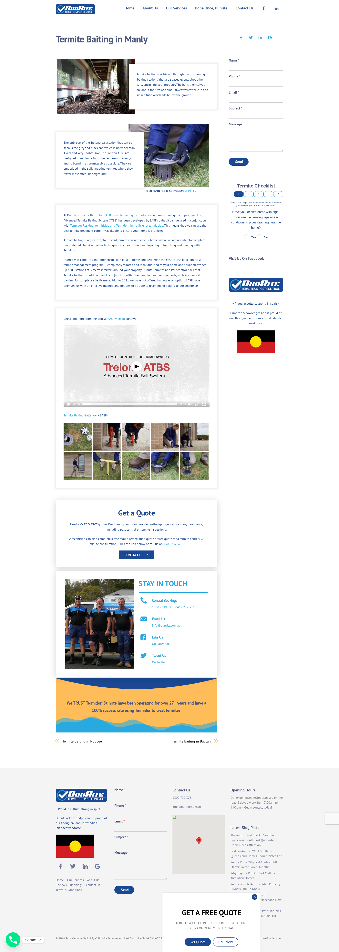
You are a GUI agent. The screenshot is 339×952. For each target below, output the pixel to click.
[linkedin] (260, 37)
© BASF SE (190, 190)
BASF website (117, 319)
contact (258, 807)
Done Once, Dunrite (211, 8)
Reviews (61, 885)
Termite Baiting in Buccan (191, 741)
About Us (150, 8)
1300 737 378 (172, 544)
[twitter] (251, 37)
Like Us (157, 637)
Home (129, 8)
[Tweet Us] (144, 656)
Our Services (176, 8)
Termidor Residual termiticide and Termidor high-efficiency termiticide (116, 225)
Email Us (158, 618)
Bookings (76, 885)
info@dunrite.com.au (166, 625)
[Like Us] (144, 638)
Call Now (225, 941)
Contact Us (244, 8)
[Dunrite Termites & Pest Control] (75, 11)
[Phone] (13, 939)
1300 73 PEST (161, 607)
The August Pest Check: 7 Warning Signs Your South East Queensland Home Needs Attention (254, 840)
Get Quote (198, 941)
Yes (253, 237)
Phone (235, 76)
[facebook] (241, 37)
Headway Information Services (263, 938)
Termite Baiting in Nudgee (82, 741)
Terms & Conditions (69, 890)
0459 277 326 (184, 607)
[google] (270, 37)
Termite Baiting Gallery (79, 415)
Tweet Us (159, 655)
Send (239, 161)
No (266, 237)
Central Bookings (164, 600)
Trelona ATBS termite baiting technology (122, 215)
